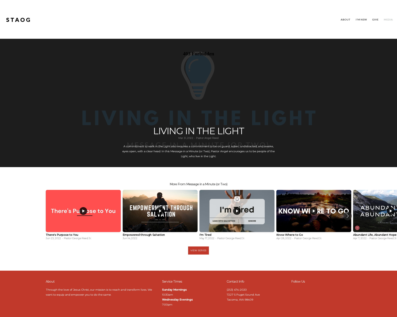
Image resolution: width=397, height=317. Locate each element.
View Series (198, 250)
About (345, 19)
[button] (348, 216)
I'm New (361, 19)
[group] (83, 216)
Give (375, 19)
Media (388, 19)
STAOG (18, 19)
